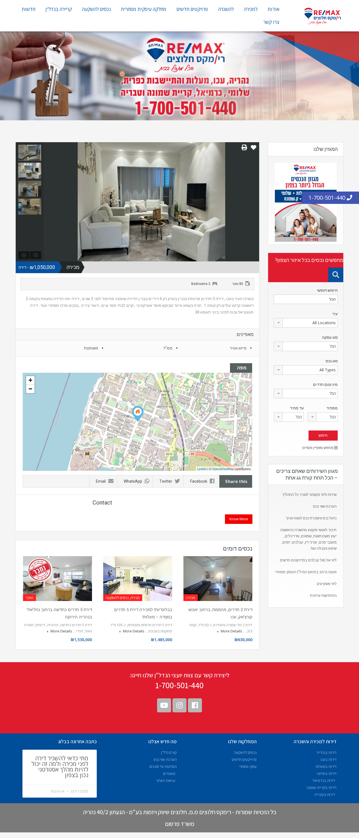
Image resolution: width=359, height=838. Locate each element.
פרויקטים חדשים (192, 9)
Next (254, 202)
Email (101, 481)
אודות (273, 9)
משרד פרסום (179, 824)
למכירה (250, 9)
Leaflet (201, 468)
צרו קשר (271, 22)
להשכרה (226, 9)
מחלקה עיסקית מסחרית (143, 9)
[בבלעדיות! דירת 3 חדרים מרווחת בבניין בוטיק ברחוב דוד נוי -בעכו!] (138, 414)
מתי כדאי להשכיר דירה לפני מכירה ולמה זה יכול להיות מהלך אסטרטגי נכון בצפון (59, 766)
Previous (49, 202)
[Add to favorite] (253, 149)
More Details (231, 631)
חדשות (28, 9)
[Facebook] (195, 705)
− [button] (30, 388)
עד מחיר (297, 408)
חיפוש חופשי (327, 290)
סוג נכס (332, 361)
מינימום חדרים (325, 384)
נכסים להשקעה (96, 9)
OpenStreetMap (223, 468)
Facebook (198, 481)
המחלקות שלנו (242, 741)
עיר (335, 314)
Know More (238, 519)
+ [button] (30, 380)
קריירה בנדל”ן (58, 9)
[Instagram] (179, 705)
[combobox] (306, 323)
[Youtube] (164, 705)
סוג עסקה (330, 337)
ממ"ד (167, 348)
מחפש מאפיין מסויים (318, 448)
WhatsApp (133, 481)
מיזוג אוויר (238, 348)
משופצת (91, 348)
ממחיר (332, 408)
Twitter (165, 481)
